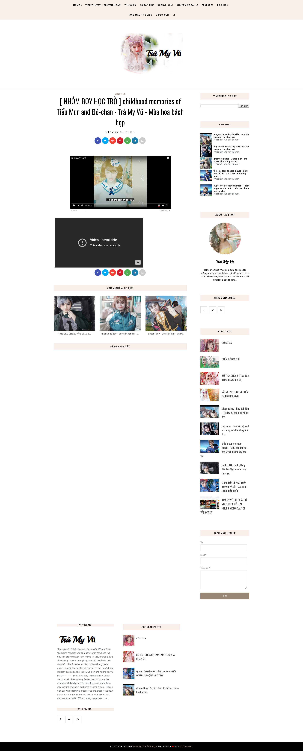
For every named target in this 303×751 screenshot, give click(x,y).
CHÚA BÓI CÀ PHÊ (230, 359)
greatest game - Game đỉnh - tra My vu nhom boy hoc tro (230, 160)
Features (208, 5)
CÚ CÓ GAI (227, 343)
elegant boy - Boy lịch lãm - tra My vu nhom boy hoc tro (231, 135)
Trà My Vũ (113, 132)
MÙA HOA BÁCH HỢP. (145, 746)
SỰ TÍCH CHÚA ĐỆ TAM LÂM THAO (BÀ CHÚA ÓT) (235, 378)
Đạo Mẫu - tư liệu (140, 15)
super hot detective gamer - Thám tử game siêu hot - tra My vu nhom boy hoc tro (231, 188)
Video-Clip (120, 94)
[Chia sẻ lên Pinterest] (142, 140)
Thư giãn (130, 5)
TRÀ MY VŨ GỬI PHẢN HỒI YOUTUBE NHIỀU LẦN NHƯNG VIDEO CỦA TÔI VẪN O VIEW (223, 506)
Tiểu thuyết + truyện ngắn (103, 5)
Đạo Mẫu (222, 5)
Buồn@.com (165, 5)
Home (76, 5)
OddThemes (185, 746)
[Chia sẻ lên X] (105, 140)
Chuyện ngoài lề (187, 5)
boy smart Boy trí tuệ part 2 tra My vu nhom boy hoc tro (231, 148)
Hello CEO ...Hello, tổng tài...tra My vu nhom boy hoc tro (234, 469)
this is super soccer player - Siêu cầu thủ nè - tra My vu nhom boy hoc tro (231, 174)
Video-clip (163, 15)
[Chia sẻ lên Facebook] (98, 140)
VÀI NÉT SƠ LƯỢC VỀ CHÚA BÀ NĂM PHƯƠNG (235, 394)
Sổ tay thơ (147, 5)
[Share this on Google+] (112, 140)
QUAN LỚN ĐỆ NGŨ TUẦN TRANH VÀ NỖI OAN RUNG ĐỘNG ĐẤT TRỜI (234, 487)
